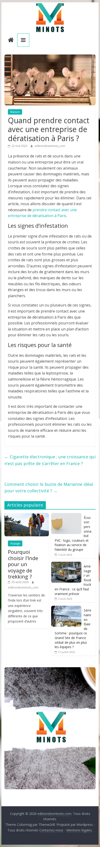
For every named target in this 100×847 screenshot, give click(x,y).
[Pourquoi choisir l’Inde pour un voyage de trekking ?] (26, 515)
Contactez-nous (51, 830)
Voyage (15, 543)
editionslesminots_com (50, 146)
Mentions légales (79, 830)
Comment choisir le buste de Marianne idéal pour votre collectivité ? (48, 487)
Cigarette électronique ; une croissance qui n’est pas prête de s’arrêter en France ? (50, 460)
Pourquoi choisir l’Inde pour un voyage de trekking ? (23, 564)
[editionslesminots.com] (10, 40)
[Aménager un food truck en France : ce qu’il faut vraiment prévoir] (66, 564)
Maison (15, 112)
